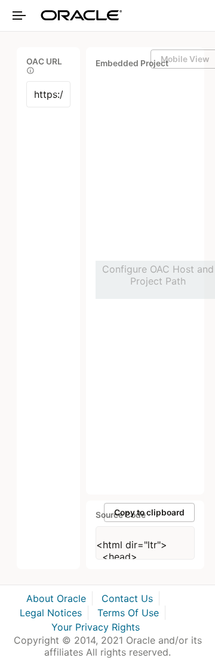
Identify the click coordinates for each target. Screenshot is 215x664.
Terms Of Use (128, 613)
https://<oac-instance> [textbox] (48, 94)
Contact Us (127, 598)
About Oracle (56, 598)
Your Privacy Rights (95, 627)
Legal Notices (51, 613)
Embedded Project (132, 63)
